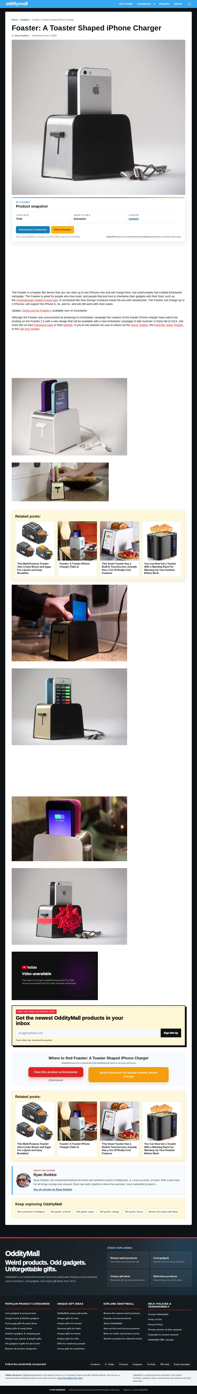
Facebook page (43, 325)
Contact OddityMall (158, 1314)
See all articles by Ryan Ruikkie (53, 1189)
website (68, 325)
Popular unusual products (117, 1318)
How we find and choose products (122, 1328)
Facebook (95, 1364)
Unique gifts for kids (68, 1338)
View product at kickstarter (33, 229)
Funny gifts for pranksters (71, 1348)
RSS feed (164, 1364)
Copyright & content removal (163, 1334)
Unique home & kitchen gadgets (22, 1318)
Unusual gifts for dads (69, 1328)
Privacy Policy (155, 1324)
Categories (144, 3)
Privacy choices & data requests (165, 1329)
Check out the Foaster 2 (37, 310)
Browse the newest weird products (122, 1313)
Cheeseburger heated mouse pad (37, 300)
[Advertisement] (98, 267)
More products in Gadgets (31, 1211)
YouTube (151, 1364)
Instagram (137, 1364)
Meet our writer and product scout (121, 1333)
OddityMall (22, 1253)
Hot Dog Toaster (29, 328)
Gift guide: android (61, 1211)
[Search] (190, 4)
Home (15, 19)
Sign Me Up (171, 1032)
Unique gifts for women (69, 1323)
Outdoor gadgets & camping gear (22, 1333)
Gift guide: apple (85, 1211)
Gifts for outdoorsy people (71, 1343)
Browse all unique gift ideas (163, 1211)
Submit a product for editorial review (123, 1338)
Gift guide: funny (134, 1211)
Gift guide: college (109, 1211)
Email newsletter (182, 1364)
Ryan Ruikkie (22, 35)
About (178, 3)
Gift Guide (126, 3)
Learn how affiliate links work (70, 1378)
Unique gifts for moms (69, 1333)
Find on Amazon (62, 229)
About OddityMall (113, 1323)
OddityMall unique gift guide (72, 1313)
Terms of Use (155, 1319)
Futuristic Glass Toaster (168, 325)
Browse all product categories (21, 1348)
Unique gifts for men (68, 1318)
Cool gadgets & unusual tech (20, 1313)
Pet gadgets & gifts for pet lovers (22, 1343)
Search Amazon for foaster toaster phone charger (129, 1074)
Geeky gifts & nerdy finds (18, 1328)
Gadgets (24, 19)
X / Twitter (109, 1364)
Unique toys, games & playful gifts (23, 1338)
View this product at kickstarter (56, 1072)
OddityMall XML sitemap (161, 1339)
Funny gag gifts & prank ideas (21, 1323)
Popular (164, 3)
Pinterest (123, 1364)
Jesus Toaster (139, 325)
